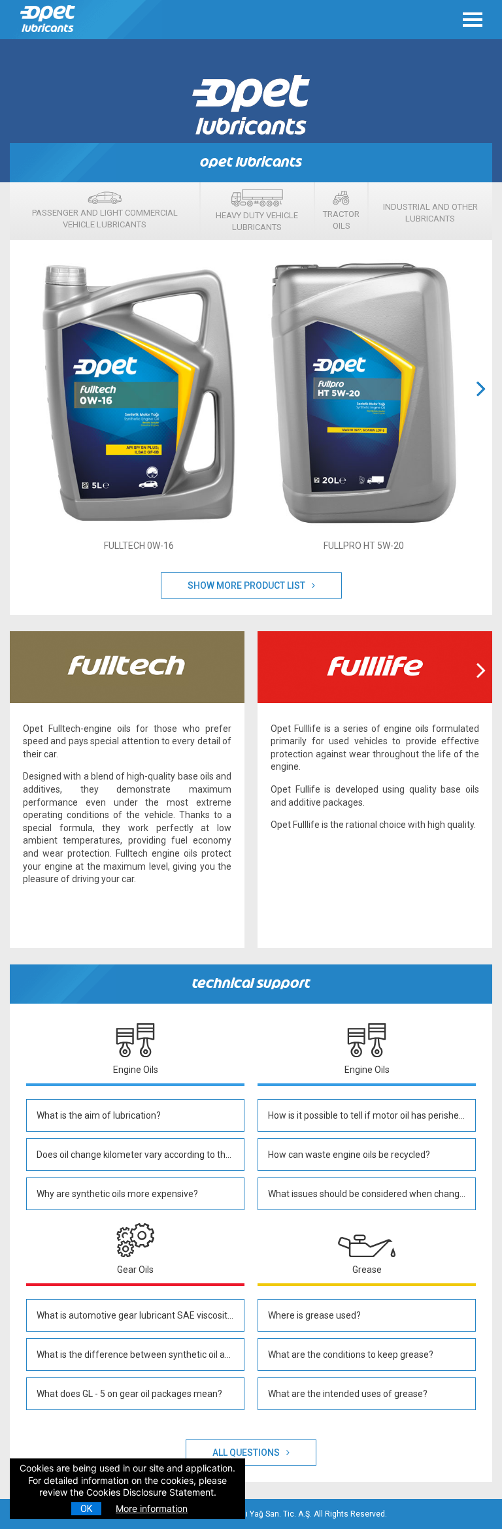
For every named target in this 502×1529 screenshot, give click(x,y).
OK (86, 1509)
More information (152, 1508)
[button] (481, 404)
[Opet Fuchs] (49, 35)
